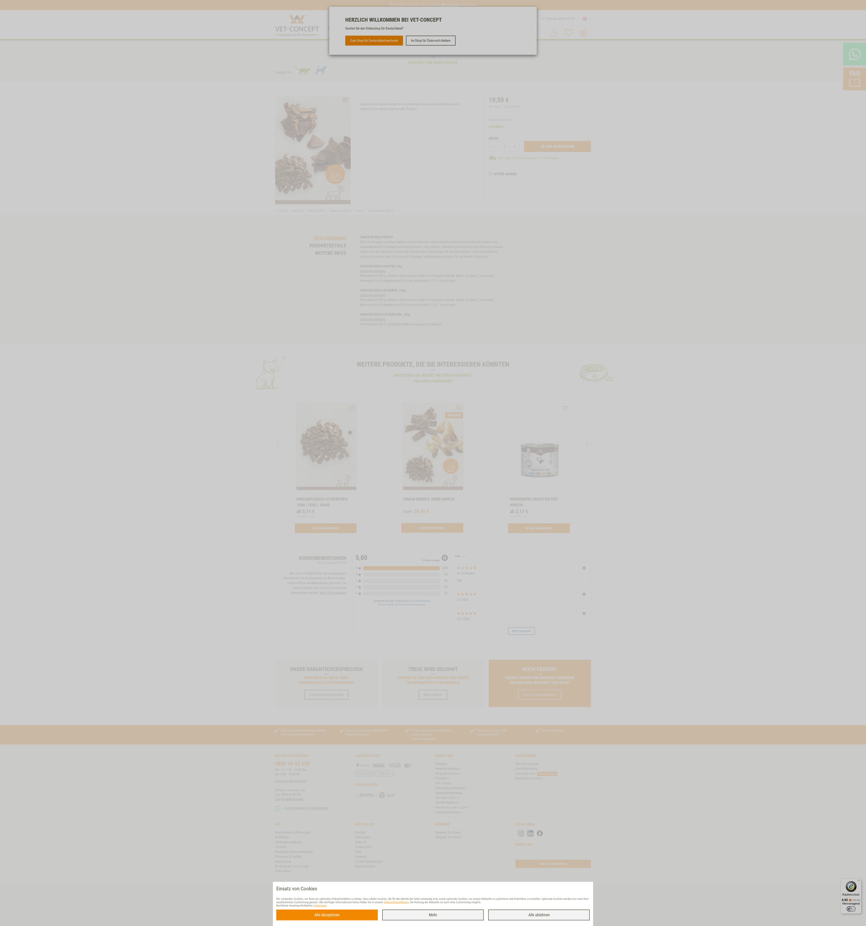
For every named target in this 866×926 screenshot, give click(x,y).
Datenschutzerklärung (396, 902)
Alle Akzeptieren (327, 914)
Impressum (320, 905)
